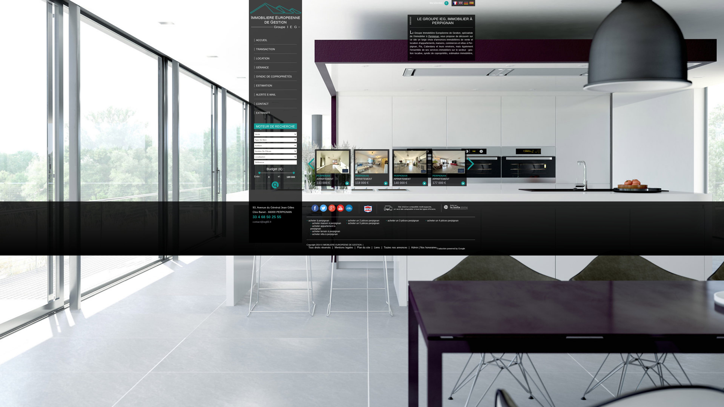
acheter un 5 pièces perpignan (362, 223)
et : (279, 176)
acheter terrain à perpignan (325, 231)
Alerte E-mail (266, 94)
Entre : (257, 176)
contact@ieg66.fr (262, 222)
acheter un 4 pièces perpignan (442, 220)
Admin (414, 247)
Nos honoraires (428, 247)
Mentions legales (344, 247)
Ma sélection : (438, 3)
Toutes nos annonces (395, 247)
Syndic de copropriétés (274, 76)
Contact (262, 103)
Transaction (265, 49)
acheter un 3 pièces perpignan (402, 220)
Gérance (262, 67)
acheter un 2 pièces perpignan (362, 220)
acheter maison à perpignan (325, 223)
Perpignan (433, 36)
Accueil (261, 40)
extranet (263, 112)
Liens (377, 247)
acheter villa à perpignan (324, 234)
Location (262, 58)
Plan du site (363, 247)
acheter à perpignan (318, 220)
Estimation (264, 85)
